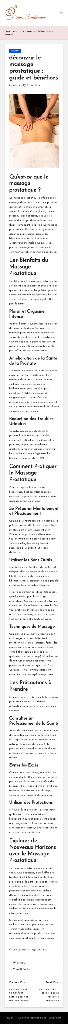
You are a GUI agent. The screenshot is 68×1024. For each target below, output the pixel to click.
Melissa (19, 962)
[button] (21, 969)
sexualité (15, 51)
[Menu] (61, 13)
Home (7, 31)
